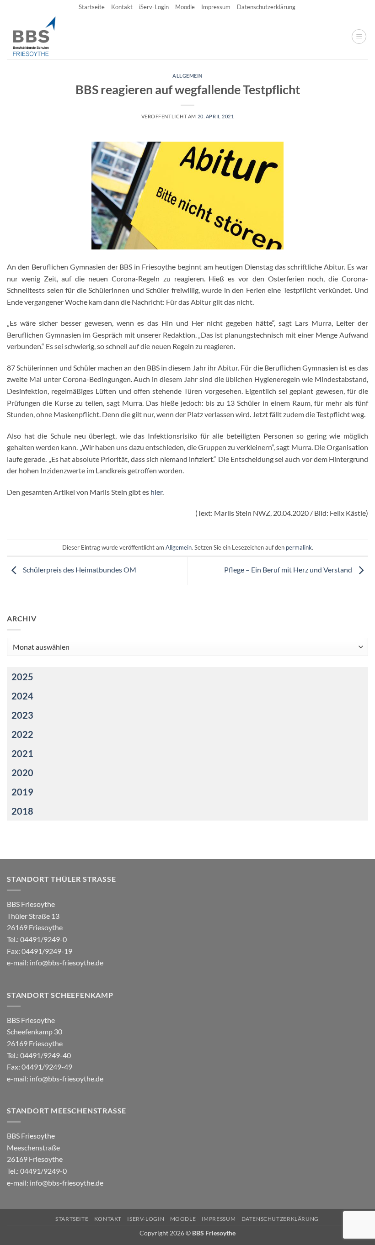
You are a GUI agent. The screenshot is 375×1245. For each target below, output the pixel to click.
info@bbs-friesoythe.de (66, 962)
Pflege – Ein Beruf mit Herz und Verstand (289, 570)
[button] (359, 36)
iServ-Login (154, 7)
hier (156, 491)
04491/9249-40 (45, 1055)
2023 (22, 715)
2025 (22, 676)
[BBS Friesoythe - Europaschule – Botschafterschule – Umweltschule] (42, 36)
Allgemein (187, 76)
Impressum (215, 7)
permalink (299, 547)
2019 (22, 791)
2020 (22, 772)
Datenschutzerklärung (266, 7)
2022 (22, 734)
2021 (22, 753)
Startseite (92, 7)
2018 (22, 810)
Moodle (185, 7)
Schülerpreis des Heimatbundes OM (78, 570)
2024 (22, 695)
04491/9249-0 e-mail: (39, 951)
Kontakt (122, 7)
